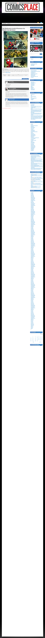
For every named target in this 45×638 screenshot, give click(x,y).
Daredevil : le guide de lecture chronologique (37, 164)
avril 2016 (32, 270)
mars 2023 (32, 219)
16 (35, 338)
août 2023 (32, 214)
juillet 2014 (32, 288)
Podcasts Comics (33, 146)
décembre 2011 (33, 315)
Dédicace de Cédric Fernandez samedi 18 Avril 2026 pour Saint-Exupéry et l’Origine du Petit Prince (36, 161)
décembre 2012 (33, 305)
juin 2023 (32, 216)
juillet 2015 (32, 278)
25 (38, 339)
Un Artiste (32, 149)
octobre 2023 (32, 213)
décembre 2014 (33, 284)
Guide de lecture (33, 134)
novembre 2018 (33, 244)
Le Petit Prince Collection (34, 73)
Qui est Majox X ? (38, 179)
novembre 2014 (33, 285)
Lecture (32, 141)
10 (37, 337)
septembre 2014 (33, 287)
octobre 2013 (32, 296)
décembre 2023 (33, 211)
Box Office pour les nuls (34, 63)
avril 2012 (32, 312)
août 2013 (32, 298)
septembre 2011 (33, 318)
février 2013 (32, 303)
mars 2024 (32, 208)
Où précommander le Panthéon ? (35, 155)
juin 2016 (32, 269)
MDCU (32, 86)
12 (40, 337)
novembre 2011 (33, 316)
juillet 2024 (32, 207)
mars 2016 (32, 271)
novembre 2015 (33, 275)
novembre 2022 (33, 222)
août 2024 (32, 206)
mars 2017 (32, 261)
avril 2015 (32, 281)
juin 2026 (32, 192)
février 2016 (32, 272)
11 (38, 337)
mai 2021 (32, 238)
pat (31, 178)
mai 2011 (32, 321)
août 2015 (32, 277)
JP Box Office (32, 65)
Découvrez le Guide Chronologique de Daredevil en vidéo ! (36, 157)
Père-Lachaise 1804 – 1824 (34, 76)
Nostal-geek (32, 144)
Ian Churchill (32, 105)
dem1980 (32, 183)
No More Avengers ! (5, 26)
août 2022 (32, 225)
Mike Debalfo (32, 112)
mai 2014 (32, 290)
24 (37, 339)
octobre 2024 (32, 204)
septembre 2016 (33, 266)
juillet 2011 (32, 319)
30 (35, 340)
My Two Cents (33, 142)
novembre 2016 (33, 264)
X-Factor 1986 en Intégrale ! (38, 177)
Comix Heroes (33, 84)
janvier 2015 (32, 283)
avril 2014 (32, 291)
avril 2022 (32, 228)
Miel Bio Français (33, 74)
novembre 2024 (33, 203)
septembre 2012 (33, 307)
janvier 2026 (32, 196)
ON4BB (32, 175)
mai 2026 (32, 193)
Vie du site (32, 150)
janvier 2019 (32, 242)
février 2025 (32, 202)
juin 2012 (32, 310)
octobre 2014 (32, 286)
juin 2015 (32, 279)
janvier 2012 (32, 314)
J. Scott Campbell (33, 138)
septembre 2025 (33, 200)
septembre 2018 (33, 245)
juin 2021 (32, 237)
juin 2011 (32, 320)
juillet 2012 (32, 309)
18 (38, 338)
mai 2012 (32, 311)
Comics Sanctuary (33, 82)
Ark (12, 81)
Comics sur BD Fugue (33, 70)
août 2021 (32, 235)
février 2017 (32, 262)
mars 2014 (32, 292)
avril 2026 (32, 194)
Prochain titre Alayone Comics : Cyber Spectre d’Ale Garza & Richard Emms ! (36, 184)
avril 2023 (32, 218)
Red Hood (32, 187)
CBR (31, 95)
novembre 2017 (33, 254)
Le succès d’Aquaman (38, 187)
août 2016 (32, 267)
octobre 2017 (32, 255)
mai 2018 (32, 249)
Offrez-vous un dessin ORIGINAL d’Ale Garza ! (36, 186)
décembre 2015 (33, 274)
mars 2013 (32, 302)
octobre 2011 (32, 317)
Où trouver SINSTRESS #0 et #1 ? (35, 165)
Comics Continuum (33, 96)
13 (41, 337)
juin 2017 (32, 258)
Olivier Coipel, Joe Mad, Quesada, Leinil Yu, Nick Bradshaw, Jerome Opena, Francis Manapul (36, 114)
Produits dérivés (33, 147)
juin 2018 (32, 248)
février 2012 (32, 313)
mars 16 (32, 326)
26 (40, 339)
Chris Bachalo (32, 104)
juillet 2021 (32, 236)
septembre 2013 (33, 297)
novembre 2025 (33, 198)
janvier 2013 (32, 304)
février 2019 (32, 241)
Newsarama (32, 98)
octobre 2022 (32, 223)
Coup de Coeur (33, 130)
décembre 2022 (33, 221)
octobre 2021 (32, 233)
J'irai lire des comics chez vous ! (35, 137)
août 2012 (32, 308)
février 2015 (32, 282)
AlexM (32, 181)
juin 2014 (32, 289)
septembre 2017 (33, 256)
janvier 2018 (32, 252)
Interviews (32, 136)
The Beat (32, 99)
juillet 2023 (32, 215)
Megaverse (32, 87)
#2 (9, 88)
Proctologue (14, 88)
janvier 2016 (32, 273)
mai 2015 (32, 280)
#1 (9, 81)
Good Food (32, 133)
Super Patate (32, 179)
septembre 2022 (33, 224)
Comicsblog (32, 83)
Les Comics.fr (32, 85)
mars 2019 (32, 240)
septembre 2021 (33, 234)
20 (41, 338)
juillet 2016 (32, 268)
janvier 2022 (32, 231)
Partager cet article (4, 75)
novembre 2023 (33, 212)
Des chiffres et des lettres (34, 131)
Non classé (32, 143)
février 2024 (32, 209)
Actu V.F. (32, 123)
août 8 (32, 328)
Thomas (18, 74)
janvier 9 (32, 327)
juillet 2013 (32, 299)
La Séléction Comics (33, 140)
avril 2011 (32, 322)
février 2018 (32, 251)
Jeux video (32, 139)
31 (37, 340)
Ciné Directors (33, 64)
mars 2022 (32, 229)
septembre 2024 (33, 205)
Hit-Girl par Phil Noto (25, 26)
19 (40, 338)
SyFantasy (32, 77)
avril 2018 (32, 250)
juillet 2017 (32, 257)
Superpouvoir (32, 89)
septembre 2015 (33, 276)
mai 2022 (32, 227)
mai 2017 (32, 259)
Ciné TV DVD (32, 128)
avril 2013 (32, 301)
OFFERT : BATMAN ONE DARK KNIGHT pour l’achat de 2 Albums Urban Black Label (36, 169)
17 (37, 338)
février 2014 (32, 293)
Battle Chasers (8, 72)
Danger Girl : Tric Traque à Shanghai (37, 178)
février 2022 (32, 230)
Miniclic (32, 177)
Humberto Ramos (33, 135)
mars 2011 (32, 323)
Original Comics (33, 75)
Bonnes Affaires (33, 127)
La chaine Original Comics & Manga (35, 71)
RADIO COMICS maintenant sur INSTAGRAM (36, 159)
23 (35, 339)
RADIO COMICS (33, 88)
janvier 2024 (32, 210)
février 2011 (32, 324)
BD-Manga (32, 126)
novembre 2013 (33, 295)
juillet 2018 (32, 247)
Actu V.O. (32, 124)
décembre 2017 (33, 253)
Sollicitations (32, 148)
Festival (32, 132)
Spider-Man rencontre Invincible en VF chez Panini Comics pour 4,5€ (36, 163)
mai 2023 (32, 217)
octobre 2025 (32, 199)
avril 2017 (32, 260)
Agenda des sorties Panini (34, 125)
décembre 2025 (33, 197)
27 (41, 339)
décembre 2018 (33, 243)
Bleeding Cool (32, 94)
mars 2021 (32, 239)
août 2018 (32, 246)
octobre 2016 (32, 265)
